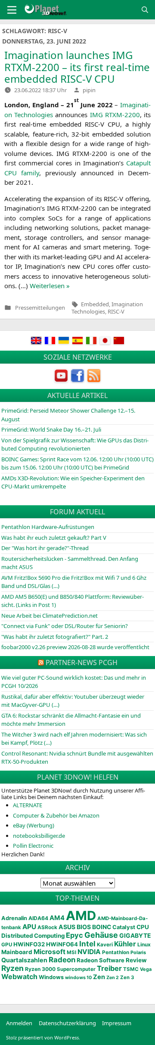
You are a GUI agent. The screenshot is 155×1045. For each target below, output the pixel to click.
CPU (142, 927)
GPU (6, 945)
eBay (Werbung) (33, 825)
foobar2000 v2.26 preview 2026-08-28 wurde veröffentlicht (75, 647)
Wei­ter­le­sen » (50, 285)
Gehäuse (101, 934)
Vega (146, 969)
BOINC (101, 927)
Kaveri (105, 945)
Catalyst (123, 927)
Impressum (116, 1023)
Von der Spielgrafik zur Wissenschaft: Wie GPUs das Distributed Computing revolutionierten (75, 444)
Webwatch (19, 976)
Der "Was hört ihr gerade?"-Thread (45, 548)
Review (136, 960)
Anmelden (19, 1023)
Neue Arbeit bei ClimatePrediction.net (49, 615)
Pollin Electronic (33, 845)
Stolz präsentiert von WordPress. (43, 1037)
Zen (99, 977)
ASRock (47, 927)
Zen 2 (112, 977)
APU (29, 927)
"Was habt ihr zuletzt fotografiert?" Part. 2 (54, 637)
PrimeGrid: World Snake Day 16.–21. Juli (51, 429)
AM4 (57, 918)
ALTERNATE (27, 805)
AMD (81, 915)
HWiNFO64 (62, 944)
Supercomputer (76, 969)
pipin (89, 90)
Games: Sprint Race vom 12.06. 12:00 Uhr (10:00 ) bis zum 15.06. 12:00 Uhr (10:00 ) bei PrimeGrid (77, 463)
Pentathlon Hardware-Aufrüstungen (47, 527)
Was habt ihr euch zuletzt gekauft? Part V (53, 537)
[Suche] (144, 10)
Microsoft (49, 952)
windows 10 (78, 977)
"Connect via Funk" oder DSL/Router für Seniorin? (64, 626)
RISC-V (116, 311)
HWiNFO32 (29, 944)
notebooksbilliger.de (39, 836)
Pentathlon (115, 952)
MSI (71, 952)
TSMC (131, 969)
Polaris (138, 952)
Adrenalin (14, 918)
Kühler (125, 943)
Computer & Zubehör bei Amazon (56, 815)
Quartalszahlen (24, 960)
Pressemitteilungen (40, 308)
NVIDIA (89, 952)
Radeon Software (100, 960)
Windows (51, 977)
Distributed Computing (33, 935)
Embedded (95, 304)
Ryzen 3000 (40, 969)
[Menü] (12, 10)
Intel (87, 943)
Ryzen (12, 968)
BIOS (84, 926)
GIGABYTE (135, 935)
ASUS (67, 926)
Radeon (62, 959)
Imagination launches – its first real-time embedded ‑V (77, 67)
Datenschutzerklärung (67, 1023)
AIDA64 (38, 918)
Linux (144, 945)
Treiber (109, 968)
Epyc (74, 935)
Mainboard (16, 952)
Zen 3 (127, 977)
